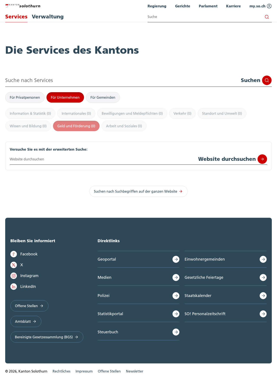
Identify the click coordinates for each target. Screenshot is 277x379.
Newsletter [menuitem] (134, 371)
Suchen (250, 80)
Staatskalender (198, 295)
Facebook (29, 254)
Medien (104, 277)
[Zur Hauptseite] (22, 5)
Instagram (29, 275)
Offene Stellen (26, 306)
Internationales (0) (76, 113)
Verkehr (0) (182, 113)
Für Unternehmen (65, 97)
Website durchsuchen (227, 159)
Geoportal (107, 259)
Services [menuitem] (16, 16)
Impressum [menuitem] (84, 371)
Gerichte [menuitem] (182, 6)
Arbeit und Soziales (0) (124, 126)
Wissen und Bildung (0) (28, 126)
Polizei (104, 295)
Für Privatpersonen (25, 97)
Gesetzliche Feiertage (204, 277)
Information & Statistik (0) (30, 113)
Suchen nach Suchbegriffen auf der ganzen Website (135, 191)
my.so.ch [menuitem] (258, 6)
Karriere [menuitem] (233, 6)
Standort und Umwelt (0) (222, 113)
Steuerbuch (108, 331)
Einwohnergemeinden (205, 259)
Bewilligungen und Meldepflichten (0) (132, 113)
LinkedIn (28, 286)
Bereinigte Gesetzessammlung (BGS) (44, 337)
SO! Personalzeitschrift (205, 313)
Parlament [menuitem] (208, 6)
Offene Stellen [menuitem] (109, 371)
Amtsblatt (23, 321)
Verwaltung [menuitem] (48, 16)
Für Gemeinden (102, 97)
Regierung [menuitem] (157, 6)
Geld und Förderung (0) (76, 126)
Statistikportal (110, 313)
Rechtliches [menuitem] (61, 371)
